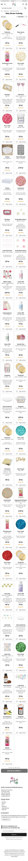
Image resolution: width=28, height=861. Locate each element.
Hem (2, 11)
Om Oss (3, 803)
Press (3, 805)
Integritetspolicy (5, 808)
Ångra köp (4, 809)
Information (24, 1)
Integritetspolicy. (18, 839)
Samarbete (4, 806)
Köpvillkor (4, 802)
